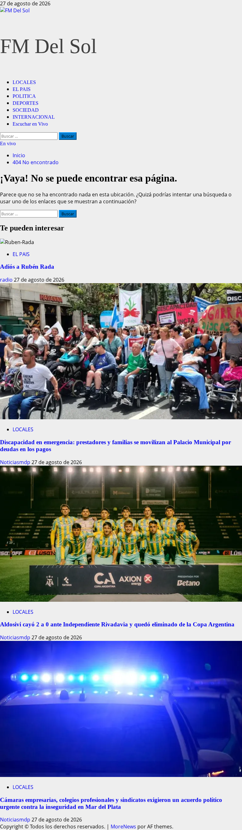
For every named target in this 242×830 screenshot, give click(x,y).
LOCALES (24, 82)
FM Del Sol (48, 46)
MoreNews (123, 826)
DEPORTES (25, 103)
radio (7, 279)
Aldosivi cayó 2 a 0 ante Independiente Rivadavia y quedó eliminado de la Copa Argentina (117, 624)
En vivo (8, 143)
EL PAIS (22, 89)
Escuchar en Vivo (30, 124)
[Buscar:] (29, 135)
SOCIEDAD (26, 110)
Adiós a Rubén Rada (27, 266)
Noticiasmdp (16, 462)
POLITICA (24, 96)
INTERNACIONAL (34, 117)
